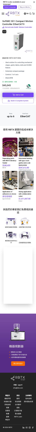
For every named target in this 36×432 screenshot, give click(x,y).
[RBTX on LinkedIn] (23, 427)
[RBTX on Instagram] (30, 427)
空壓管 (7, 411)
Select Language (10, 7)
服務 (7, 417)
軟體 (7, 414)
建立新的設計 (18, 363)
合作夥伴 (18, 405)
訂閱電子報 (18, 411)
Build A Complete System (19, 101)
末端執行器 (7, 401)
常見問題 (18, 401)
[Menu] (3, 13)
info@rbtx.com (18, 388)
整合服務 (18, 414)
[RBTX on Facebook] (33, 427)
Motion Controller (25, 27)
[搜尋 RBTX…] (30, 13)
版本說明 (28, 398)
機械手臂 (8, 398)
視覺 (7, 408)
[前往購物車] (33, 13)
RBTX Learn (18, 417)
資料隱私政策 (28, 401)
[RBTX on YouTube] (27, 427)
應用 (18, 398)
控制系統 (8, 405)
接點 (18, 408)
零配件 (7, 420)
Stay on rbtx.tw (25, 7)
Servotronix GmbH (11, 27)
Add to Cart (20, 95)
